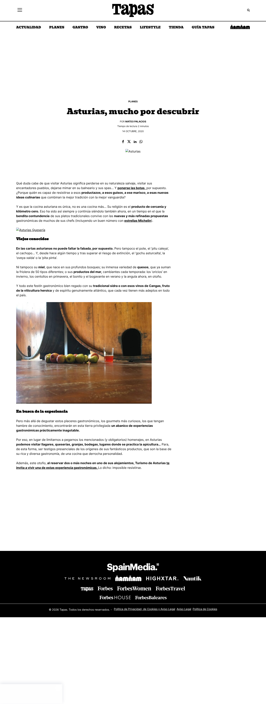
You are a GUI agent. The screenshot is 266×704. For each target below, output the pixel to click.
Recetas (123, 27)
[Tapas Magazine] (87, 589)
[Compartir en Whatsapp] (141, 141)
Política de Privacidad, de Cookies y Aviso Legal (144, 609)
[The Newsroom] (87, 578)
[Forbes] (105, 588)
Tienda (176, 27)
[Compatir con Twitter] (129, 141)
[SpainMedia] (133, 568)
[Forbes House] (115, 597)
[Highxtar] (162, 578)
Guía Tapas (203, 27)
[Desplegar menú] (19, 10)
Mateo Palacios (135, 121)
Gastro (80, 27)
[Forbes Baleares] (151, 597)
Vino (101, 27)
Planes (56, 27)
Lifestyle (150, 27)
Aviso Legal (184, 609)
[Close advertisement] (58, 688)
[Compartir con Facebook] (123, 141)
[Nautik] (192, 578)
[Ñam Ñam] (128, 578)
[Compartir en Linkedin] (135, 141)
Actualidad (28, 27)
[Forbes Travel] (134, 588)
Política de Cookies (205, 609)
